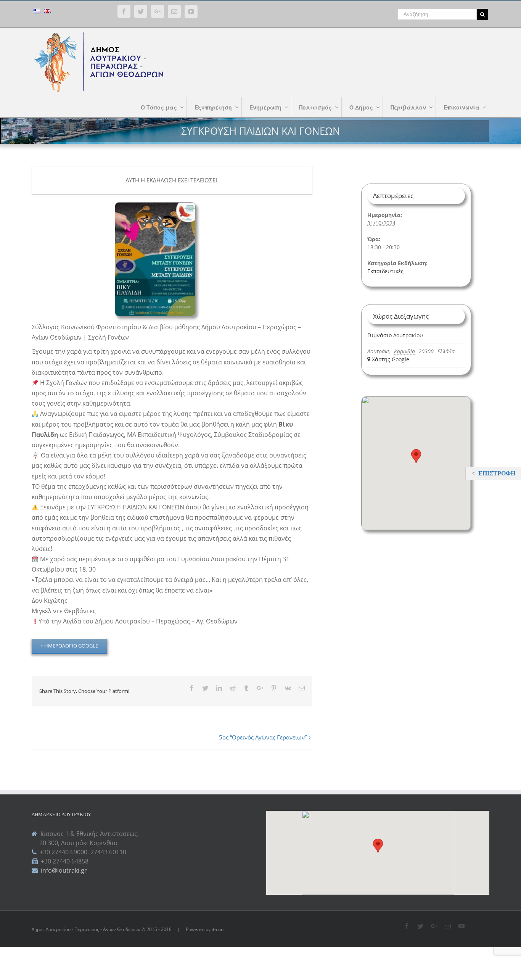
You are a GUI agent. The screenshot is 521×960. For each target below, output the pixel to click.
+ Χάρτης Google (388, 359)
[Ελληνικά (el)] (37, 12)
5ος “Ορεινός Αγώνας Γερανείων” (263, 737)
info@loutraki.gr (63, 870)
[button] (378, 846)
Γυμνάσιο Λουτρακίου (395, 335)
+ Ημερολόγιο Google (69, 645)
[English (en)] (47, 12)
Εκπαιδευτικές (385, 271)
